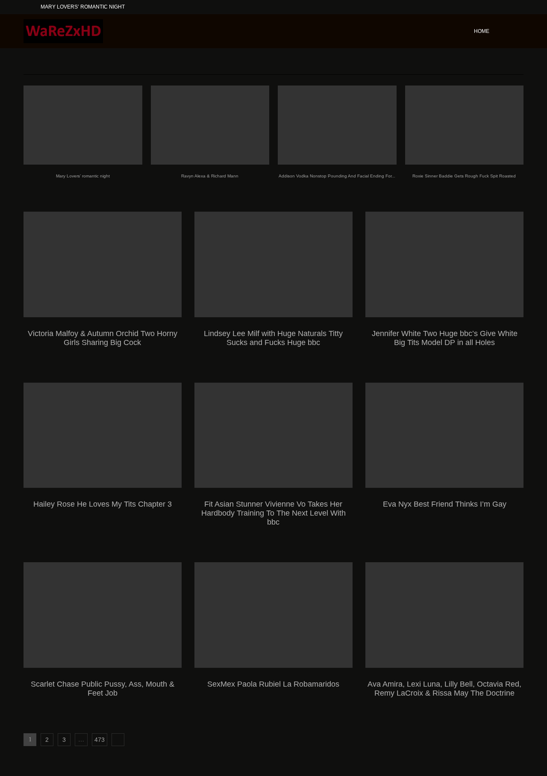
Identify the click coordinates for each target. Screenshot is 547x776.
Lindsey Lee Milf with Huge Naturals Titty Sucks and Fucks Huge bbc (273, 338)
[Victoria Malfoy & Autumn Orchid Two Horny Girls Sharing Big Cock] (103, 264)
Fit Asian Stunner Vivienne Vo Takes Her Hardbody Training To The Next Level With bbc (273, 513)
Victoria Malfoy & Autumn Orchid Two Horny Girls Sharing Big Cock (102, 338)
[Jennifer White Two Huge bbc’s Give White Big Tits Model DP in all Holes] (444, 264)
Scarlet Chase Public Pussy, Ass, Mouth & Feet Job (102, 688)
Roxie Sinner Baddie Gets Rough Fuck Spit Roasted (464, 176)
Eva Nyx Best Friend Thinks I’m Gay (444, 504)
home (481, 31)
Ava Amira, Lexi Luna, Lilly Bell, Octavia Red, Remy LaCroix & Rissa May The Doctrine (444, 688)
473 (99, 739)
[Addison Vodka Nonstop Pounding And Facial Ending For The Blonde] (337, 125)
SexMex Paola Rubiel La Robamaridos (273, 684)
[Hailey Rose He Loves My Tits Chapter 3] (103, 435)
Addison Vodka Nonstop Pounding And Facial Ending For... (337, 176)
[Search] (519, 31)
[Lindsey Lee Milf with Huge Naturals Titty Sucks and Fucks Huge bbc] (273, 264)
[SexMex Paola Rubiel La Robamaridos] (273, 615)
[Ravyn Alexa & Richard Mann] (210, 125)
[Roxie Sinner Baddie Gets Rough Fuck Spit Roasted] (464, 125)
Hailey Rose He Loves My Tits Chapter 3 (102, 504)
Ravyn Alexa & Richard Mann (209, 176)
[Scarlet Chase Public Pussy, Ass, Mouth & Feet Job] (103, 615)
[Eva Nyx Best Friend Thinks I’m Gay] (444, 435)
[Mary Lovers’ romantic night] (83, 125)
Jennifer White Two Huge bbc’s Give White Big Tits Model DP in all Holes (445, 338)
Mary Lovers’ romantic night (83, 7)
